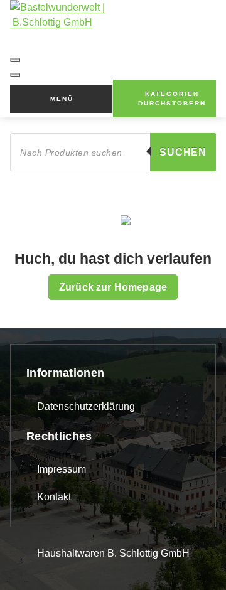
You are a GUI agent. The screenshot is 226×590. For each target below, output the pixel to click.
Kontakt (54, 496)
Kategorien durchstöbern (172, 98)
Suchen (183, 152)
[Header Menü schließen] (15, 75)
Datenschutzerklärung (86, 406)
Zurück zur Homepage (113, 287)
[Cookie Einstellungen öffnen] (23, 566)
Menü (61, 98)
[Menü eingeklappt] (15, 60)
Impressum (61, 469)
